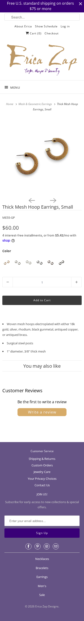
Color (6, 251)
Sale (42, 595)
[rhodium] (17, 262)
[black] (39, 262)
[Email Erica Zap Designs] (56, 546)
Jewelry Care (42, 472)
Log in (65, 26)
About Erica (23, 26)
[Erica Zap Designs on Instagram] (47, 546)
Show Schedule (46, 26)
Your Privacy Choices (42, 478)
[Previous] (31, 200)
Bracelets (42, 568)
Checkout (52, 33)
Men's (42, 586)
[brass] (61, 262)
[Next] (53, 200)
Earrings (42, 577)
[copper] (50, 262)
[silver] (28, 262)
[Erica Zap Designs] (42, 60)
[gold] (6, 262)
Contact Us (42, 485)
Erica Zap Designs (47, 606)
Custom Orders (42, 465)
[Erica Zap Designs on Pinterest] (38, 546)
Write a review (42, 412)
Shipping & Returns (42, 459)
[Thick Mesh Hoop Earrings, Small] (42, 156)
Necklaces (42, 559)
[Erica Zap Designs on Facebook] (28, 546)
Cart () (35, 33)
